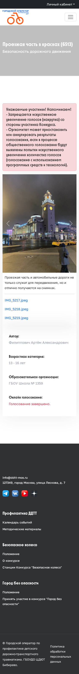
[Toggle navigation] (70, 17)
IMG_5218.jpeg (16, 309)
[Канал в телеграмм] (6, 493)
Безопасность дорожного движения (37, 51)
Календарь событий (17, 522)
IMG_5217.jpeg (16, 300)
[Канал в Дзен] (34, 493)
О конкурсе (11, 560)
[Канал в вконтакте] (15, 493)
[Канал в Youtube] (24, 493)
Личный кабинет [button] (59, 4)
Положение (11, 554)
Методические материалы (22, 529)
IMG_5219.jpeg (16, 318)
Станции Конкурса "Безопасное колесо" (32, 567)
